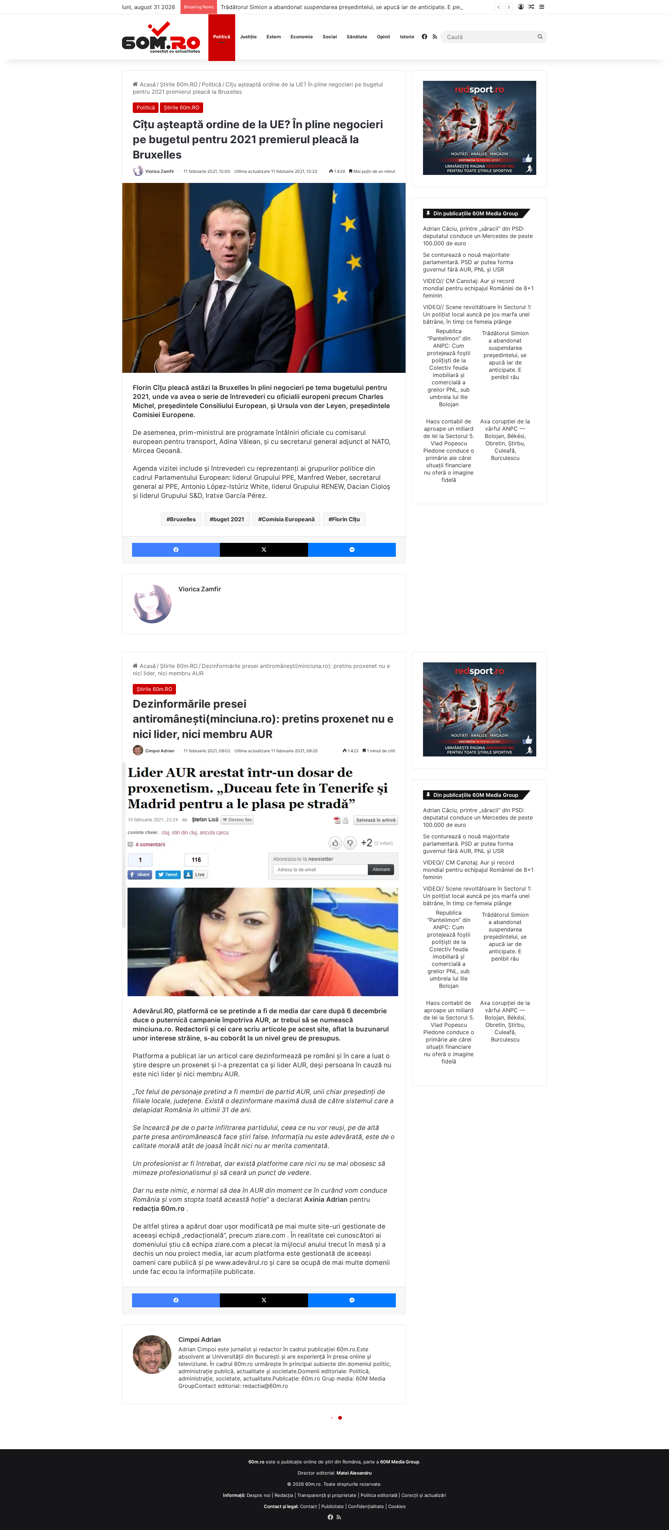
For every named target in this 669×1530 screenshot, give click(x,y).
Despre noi (258, 1495)
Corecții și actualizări (423, 1495)
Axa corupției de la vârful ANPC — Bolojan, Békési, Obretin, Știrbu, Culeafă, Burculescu (505, 439)
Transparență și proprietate (326, 1495)
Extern (274, 36)
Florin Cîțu (346, 519)
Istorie (407, 36)
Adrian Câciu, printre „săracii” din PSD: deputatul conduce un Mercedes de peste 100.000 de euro (478, 236)
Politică (221, 36)
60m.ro (313, 1484)
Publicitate (332, 1506)
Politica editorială (379, 1495)
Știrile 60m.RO (179, 84)
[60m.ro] (161, 37)
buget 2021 (228, 519)
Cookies (397, 1506)
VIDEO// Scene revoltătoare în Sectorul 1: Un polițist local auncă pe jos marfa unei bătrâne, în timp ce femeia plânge (477, 314)
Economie (302, 36)
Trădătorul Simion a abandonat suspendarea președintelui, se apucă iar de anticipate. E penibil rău (350, 6)
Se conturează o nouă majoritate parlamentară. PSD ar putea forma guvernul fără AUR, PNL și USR (468, 262)
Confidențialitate (366, 1506)
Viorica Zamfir (159, 171)
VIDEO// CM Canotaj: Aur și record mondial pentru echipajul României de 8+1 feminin (478, 288)
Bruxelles (183, 519)
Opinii (383, 36)
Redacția (284, 1495)
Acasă (147, 84)
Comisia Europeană (288, 519)
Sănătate (357, 36)
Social (330, 36)
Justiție (248, 36)
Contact (308, 1506)
